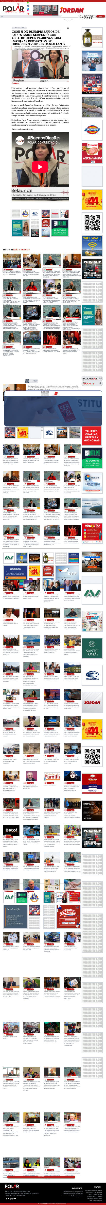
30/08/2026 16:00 (31, 701)
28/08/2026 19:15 (11, 1125)
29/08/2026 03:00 (72, 989)
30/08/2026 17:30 (72, 674)
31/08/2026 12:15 (30, 295)
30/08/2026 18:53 (11, 674)
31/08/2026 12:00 (50, 295)
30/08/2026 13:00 (11, 729)
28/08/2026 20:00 (31, 1080)
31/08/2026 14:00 (30, 269)
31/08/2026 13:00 (70, 269)
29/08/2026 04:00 (51, 989)
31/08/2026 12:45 (10, 295)
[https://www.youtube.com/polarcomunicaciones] (28, 13)
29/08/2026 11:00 (72, 892)
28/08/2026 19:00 (31, 1125)
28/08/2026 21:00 (72, 1034)
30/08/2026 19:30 (51, 647)
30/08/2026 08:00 (31, 756)
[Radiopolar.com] (2, 16)
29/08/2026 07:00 (72, 944)
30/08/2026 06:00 (72, 756)
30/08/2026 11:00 (51, 729)
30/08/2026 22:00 (51, 620)
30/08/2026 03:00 (51, 783)
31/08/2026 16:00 (11, 457)
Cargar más (41, 1176)
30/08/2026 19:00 (72, 647)
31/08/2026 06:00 (51, 593)
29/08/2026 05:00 (31, 989)
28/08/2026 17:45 (31, 1170)
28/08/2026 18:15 (72, 1125)
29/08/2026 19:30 (11, 837)
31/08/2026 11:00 (30, 321)
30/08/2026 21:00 (72, 620)
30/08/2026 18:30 (31, 674)
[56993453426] (28, 3)
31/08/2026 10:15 (10, 346)
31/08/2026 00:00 (11, 620)
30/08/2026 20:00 (31, 647)
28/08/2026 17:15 (51, 1170)
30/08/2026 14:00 (72, 701)
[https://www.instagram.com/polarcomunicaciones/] (28, 11)
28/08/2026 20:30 (11, 1080)
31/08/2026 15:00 (10, 269)
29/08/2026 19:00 (31, 837)
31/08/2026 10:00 (30, 346)
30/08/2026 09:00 (11, 756)
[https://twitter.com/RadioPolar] (28, 8)
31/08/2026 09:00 (50, 346)
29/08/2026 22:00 (11, 810)
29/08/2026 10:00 (11, 944)
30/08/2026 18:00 (51, 674)
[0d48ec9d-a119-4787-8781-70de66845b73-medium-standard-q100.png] (13, 12)
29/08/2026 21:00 (31, 810)
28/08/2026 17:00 (72, 1170)
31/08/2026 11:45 (70, 295)
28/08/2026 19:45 (51, 1080)
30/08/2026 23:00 (31, 620)
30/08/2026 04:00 (31, 783)
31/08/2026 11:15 (10, 321)
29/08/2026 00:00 (11, 1034)
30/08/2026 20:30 (11, 647)
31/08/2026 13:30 (50, 269)
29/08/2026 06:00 (11, 989)
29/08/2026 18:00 (72, 837)
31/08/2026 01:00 (72, 593)
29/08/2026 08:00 (51, 944)
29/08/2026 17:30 (11, 864)
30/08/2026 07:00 (51, 756)
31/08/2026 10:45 (50, 321)
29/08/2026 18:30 (51, 837)
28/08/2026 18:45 (51, 1125)
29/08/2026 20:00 (72, 810)
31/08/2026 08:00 (70, 346)
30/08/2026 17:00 (11, 701)
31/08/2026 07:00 (31, 593)
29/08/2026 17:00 (31, 864)
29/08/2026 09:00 (31, 944)
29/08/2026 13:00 (31, 892)
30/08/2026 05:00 (11, 783)
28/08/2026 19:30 (72, 1080)
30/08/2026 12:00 (31, 729)
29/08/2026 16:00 (51, 864)
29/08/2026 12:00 (51, 892)
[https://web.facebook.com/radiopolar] (28, 5)
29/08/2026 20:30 (51, 810)
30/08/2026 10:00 (72, 729)
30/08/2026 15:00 (51, 701)
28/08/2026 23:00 (31, 1034)
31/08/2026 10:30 (70, 321)
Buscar (101, 16)
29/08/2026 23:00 (72, 783)
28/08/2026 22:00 (51, 1034)
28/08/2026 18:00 (11, 1170)
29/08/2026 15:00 (72, 864)
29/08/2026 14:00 (11, 892)
